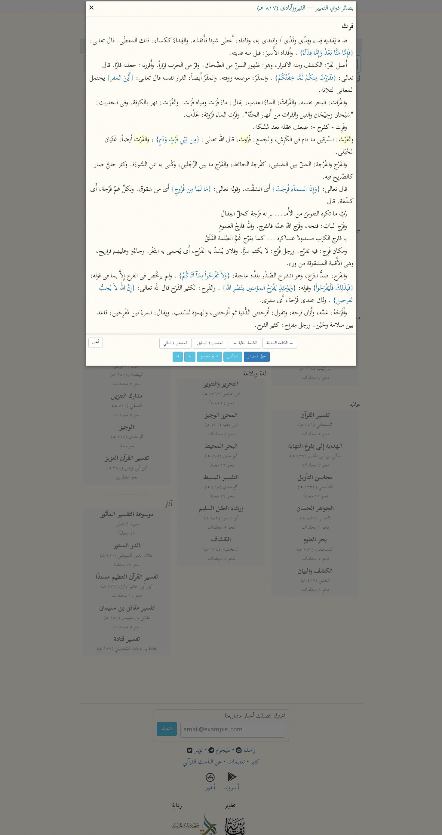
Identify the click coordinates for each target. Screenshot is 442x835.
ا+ (190, 356)
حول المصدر (257, 356)
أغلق (95, 342)
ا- (177, 356)
